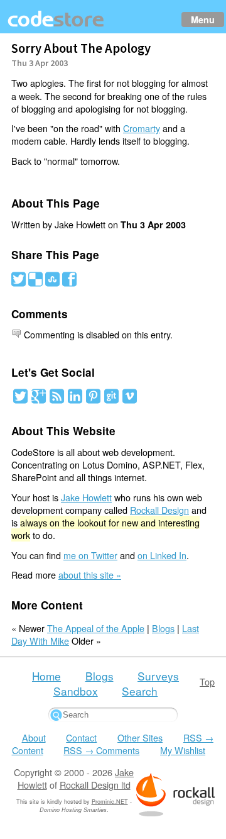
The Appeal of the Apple (95, 628)
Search (140, 691)
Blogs (163, 628)
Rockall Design (159, 509)
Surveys (158, 676)
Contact (81, 737)
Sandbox (75, 691)
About (34, 737)
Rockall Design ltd (95, 784)
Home (46, 676)
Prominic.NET (110, 801)
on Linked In (161, 555)
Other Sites (140, 737)
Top (207, 681)
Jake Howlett (86, 497)
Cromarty (141, 128)
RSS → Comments (101, 750)
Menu (203, 19)
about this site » (89, 574)
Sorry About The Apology (81, 48)
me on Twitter (90, 555)
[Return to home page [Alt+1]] (56, 26)
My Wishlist (182, 750)
